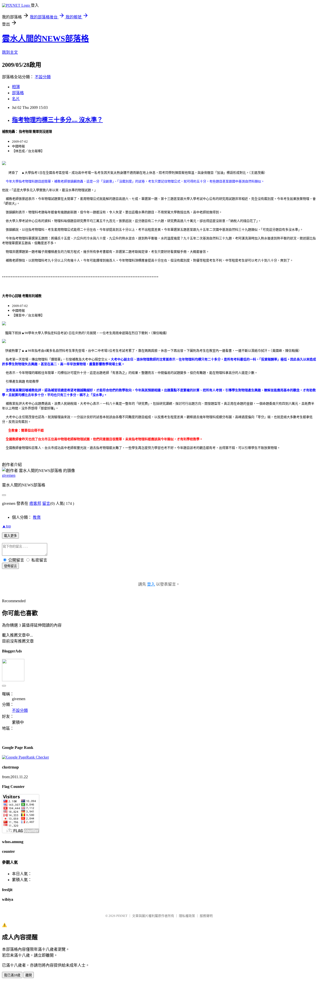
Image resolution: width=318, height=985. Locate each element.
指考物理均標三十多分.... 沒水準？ (57, 120)
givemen (8, 475)
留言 (46, 503)
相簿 (16, 87)
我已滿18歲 (12, 975)
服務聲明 (206, 916)
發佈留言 (10, 566)
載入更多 (10, 536)
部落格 (18, 93)
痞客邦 (35, 503)
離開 (28, 975)
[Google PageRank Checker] (25, 757)
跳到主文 (10, 52)
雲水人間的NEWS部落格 (45, 38)
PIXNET (121, 916)
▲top (6, 526)
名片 (16, 99)
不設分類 (43, 77)
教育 (37, 517)
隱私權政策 (187, 916)
